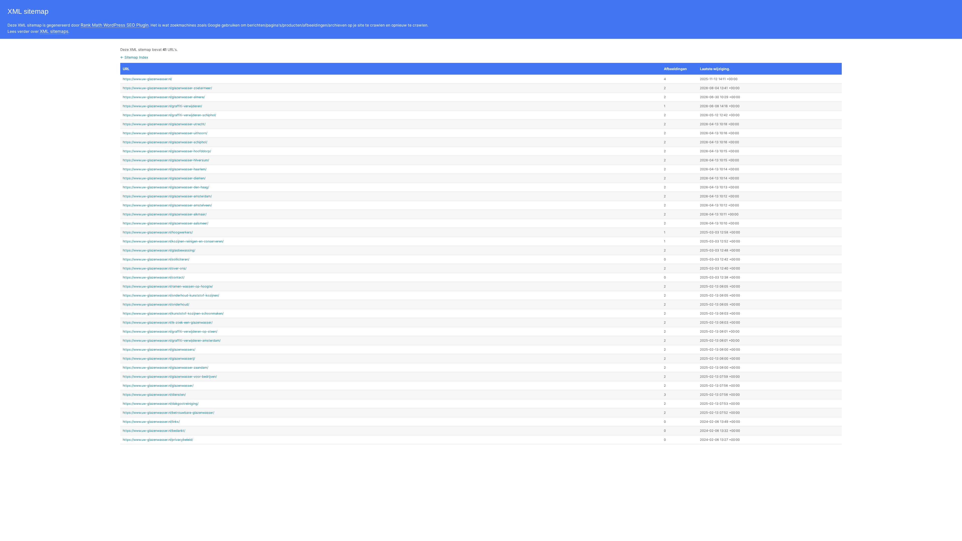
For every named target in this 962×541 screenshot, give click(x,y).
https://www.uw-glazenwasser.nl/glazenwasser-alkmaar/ (164, 214)
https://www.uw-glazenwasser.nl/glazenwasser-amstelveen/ (167, 205)
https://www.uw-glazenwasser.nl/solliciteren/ (156, 259)
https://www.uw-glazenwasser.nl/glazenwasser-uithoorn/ (165, 133)
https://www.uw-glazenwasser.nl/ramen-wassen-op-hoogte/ (168, 286)
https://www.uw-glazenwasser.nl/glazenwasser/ (158, 385)
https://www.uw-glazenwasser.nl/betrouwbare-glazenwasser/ (168, 413)
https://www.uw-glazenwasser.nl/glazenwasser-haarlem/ (164, 169)
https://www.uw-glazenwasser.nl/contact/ (153, 277)
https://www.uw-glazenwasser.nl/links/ (151, 422)
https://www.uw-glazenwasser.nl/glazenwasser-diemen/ (164, 178)
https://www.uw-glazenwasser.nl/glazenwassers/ (159, 349)
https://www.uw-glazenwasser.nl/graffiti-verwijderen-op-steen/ (170, 331)
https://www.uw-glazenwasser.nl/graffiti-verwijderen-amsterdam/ (171, 340)
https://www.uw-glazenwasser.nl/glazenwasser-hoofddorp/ (167, 151)
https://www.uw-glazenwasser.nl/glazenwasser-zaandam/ (165, 367)
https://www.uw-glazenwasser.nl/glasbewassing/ (159, 250)
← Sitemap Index (134, 57)
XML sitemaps (54, 31)
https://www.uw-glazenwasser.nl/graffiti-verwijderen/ (162, 106)
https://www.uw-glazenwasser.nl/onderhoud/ (156, 304)
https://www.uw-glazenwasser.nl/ (147, 79)
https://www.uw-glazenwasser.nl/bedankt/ (154, 431)
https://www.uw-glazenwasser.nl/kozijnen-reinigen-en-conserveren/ (173, 241)
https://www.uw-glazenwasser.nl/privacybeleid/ (158, 440)
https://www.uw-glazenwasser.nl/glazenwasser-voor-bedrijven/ (170, 376)
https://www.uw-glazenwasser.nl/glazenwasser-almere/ (164, 97)
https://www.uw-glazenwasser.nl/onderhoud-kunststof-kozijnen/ (171, 295)
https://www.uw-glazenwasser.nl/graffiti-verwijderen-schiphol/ (169, 115)
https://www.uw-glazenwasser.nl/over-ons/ (154, 268)
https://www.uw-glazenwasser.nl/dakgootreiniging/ (160, 403)
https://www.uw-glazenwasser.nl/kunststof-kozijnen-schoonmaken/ (173, 313)
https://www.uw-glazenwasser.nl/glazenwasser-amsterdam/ (167, 196)
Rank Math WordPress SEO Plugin (115, 25)
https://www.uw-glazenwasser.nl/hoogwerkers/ (158, 232)
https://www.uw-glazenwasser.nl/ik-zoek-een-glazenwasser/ (167, 322)
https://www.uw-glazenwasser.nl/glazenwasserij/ (159, 358)
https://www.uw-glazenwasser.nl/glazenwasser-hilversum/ (166, 160)
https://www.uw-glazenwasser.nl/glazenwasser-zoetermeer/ (167, 88)
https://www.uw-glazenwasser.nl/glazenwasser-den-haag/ (166, 187)
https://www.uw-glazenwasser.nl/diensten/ (154, 394)
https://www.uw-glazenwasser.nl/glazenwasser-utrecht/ (164, 124)
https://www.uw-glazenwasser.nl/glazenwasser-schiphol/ (165, 142)
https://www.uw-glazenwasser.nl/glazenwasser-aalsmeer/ (165, 223)
